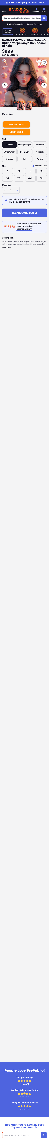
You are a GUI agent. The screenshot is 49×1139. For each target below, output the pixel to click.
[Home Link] (18, 11)
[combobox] (22, 18)
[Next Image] (44, 85)
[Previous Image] (5, 85)
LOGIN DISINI (16, 132)
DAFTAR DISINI (16, 124)
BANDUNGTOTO (24, 213)
